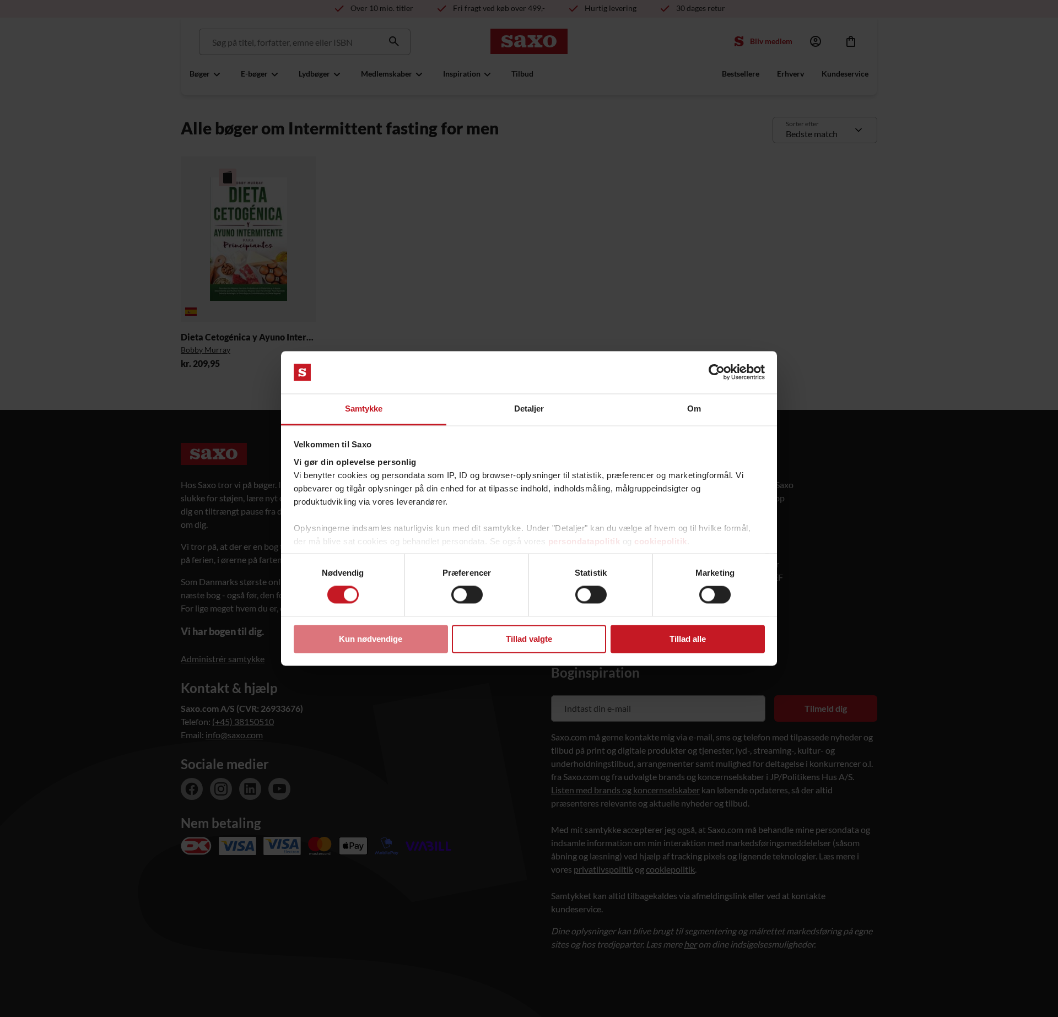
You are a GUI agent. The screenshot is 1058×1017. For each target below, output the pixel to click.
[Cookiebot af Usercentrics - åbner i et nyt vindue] (716, 372)
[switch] (467, 595)
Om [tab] (694, 408)
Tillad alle (688, 638)
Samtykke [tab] (364, 408)
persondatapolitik (584, 541)
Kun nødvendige (370, 638)
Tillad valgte (529, 638)
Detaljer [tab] (529, 408)
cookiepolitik (660, 541)
